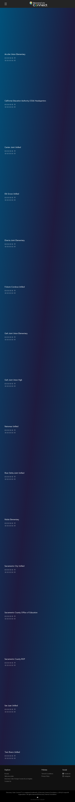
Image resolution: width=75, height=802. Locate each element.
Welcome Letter (9, 776)
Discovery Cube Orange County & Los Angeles (18, 778)
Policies (44, 770)
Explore (7, 770)
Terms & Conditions (47, 773)
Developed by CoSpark (37, 799)
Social (64, 770)
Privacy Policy (45, 776)
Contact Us (8, 781)
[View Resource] (37, 40)
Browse (7, 773)
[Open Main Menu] (6, 4)
